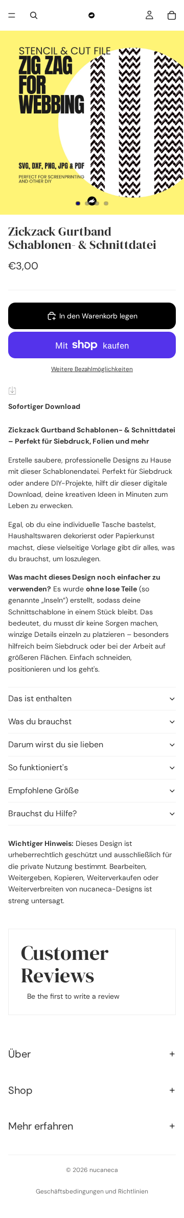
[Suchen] (33, 15)
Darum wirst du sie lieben (55, 744)
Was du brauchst (40, 721)
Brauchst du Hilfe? (42, 813)
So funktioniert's (38, 767)
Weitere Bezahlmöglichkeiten (92, 369)
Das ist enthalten (40, 698)
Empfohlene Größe (43, 790)
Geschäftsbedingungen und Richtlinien (92, 1191)
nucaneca (103, 1170)
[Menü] (12, 15)
